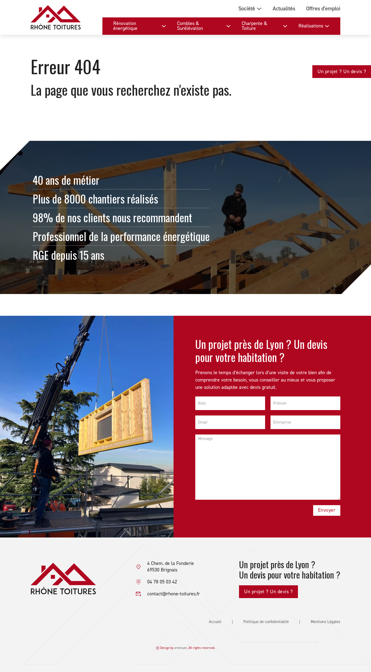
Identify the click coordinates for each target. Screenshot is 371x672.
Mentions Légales (325, 622)
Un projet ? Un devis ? (341, 71)
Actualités (284, 8)
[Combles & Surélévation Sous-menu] (228, 26)
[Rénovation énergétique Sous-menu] (163, 26)
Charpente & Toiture (254, 26)
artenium (180, 648)
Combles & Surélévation (190, 26)
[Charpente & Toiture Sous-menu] (285, 26)
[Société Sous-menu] (259, 8)
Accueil (215, 622)
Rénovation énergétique (125, 26)
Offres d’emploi (323, 8)
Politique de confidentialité (266, 622)
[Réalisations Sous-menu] (327, 26)
